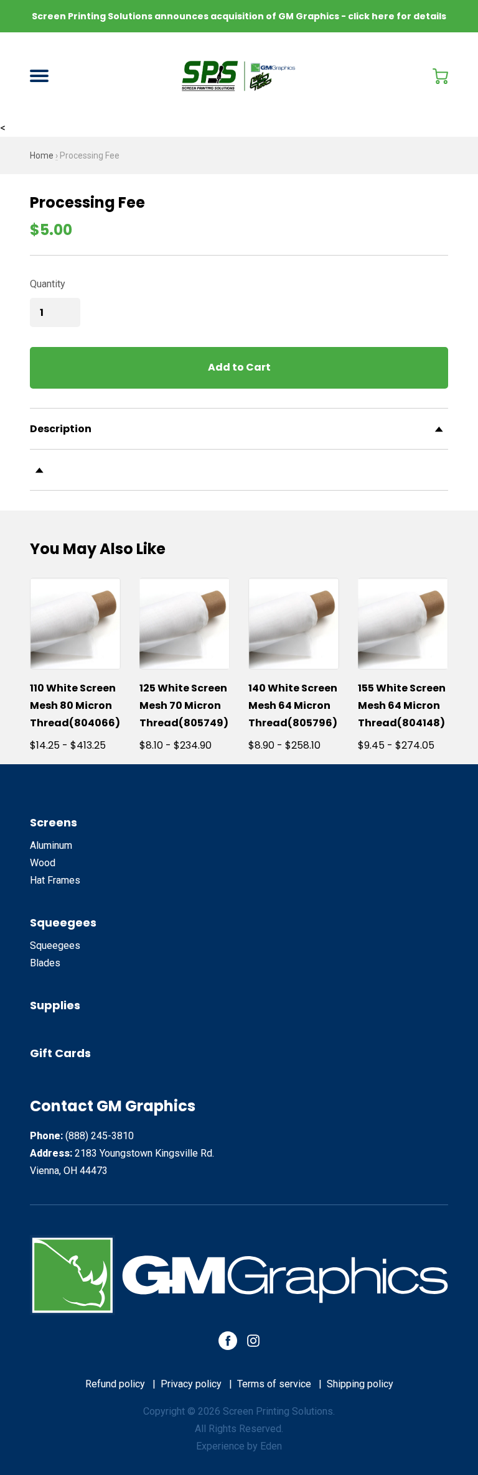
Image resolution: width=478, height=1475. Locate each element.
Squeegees (63, 922)
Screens (53, 822)
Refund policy (115, 1384)
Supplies (55, 1005)
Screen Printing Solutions (278, 1411)
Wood (42, 863)
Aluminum (51, 845)
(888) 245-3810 (99, 1136)
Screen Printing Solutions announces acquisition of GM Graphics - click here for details (239, 16)
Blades (45, 963)
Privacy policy (191, 1384)
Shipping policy (360, 1384)
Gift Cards (60, 1053)
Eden (271, 1446)
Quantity (47, 284)
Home (42, 155)
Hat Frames (55, 880)
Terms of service (274, 1384)
